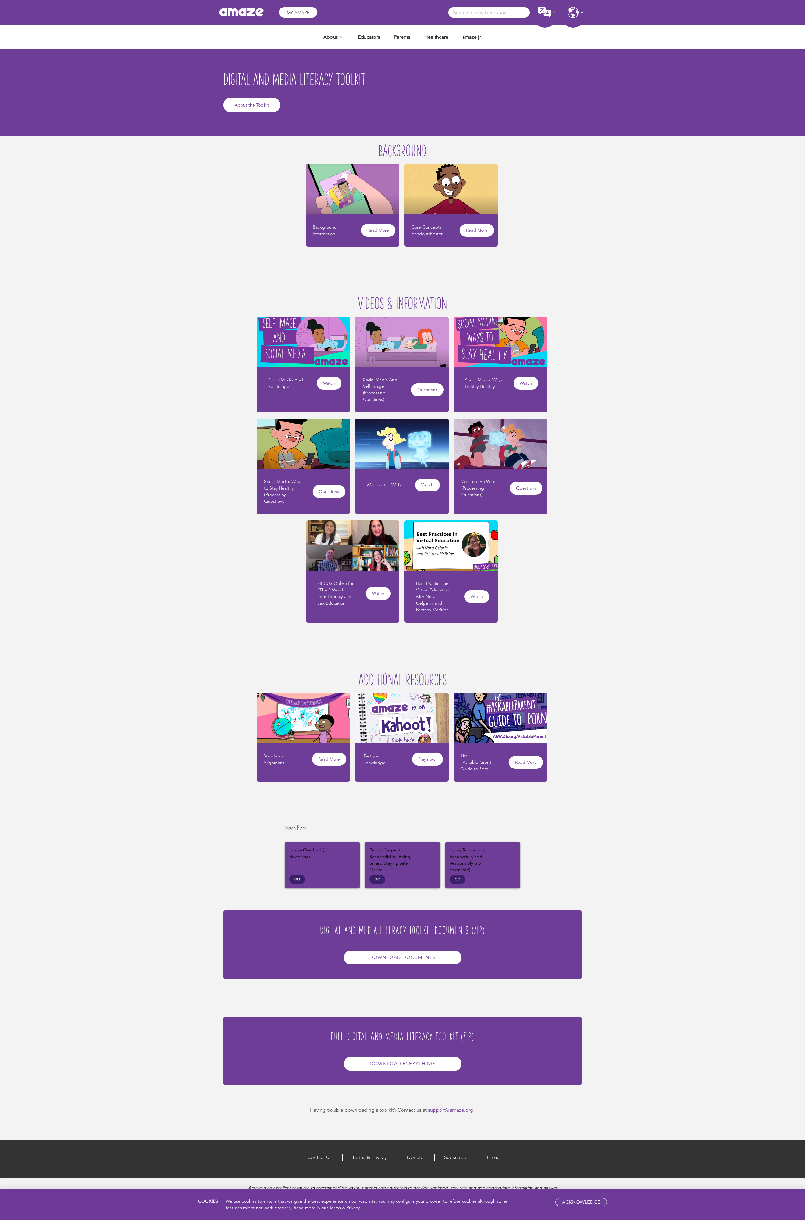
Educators (369, 37)
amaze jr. (472, 37)
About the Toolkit (252, 105)
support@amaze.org (450, 1110)
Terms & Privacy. (345, 1208)
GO (297, 879)
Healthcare (436, 37)
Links (492, 1157)
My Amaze (298, 12)
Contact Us (319, 1157)
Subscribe (455, 1157)
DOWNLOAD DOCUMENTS (402, 957)
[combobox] (489, 12)
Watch (329, 383)
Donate (415, 1157)
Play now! (427, 759)
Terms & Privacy (369, 1157)
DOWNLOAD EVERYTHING (402, 1064)
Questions (427, 389)
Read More (378, 230)
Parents (402, 37)
